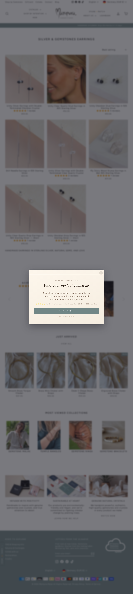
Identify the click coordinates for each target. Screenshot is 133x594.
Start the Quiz (66, 311)
